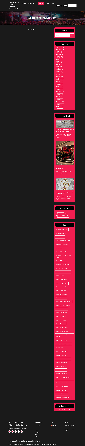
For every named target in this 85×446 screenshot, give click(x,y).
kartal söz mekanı (60, 323)
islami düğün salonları (61, 251)
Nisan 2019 (60, 81)
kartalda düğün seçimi (61, 283)
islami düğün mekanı (61, 248)
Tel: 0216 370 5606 (68, 435)
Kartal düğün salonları (61, 294)
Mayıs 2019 (60, 79)
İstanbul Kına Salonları (62, 215)
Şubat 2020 (60, 71)
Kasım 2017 (60, 89)
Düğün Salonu (60, 212)
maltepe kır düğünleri (61, 373)
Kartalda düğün (60, 275)
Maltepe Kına (59, 347)
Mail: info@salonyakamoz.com (70, 432)
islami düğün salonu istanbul (63, 264)
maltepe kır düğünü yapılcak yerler (63, 378)
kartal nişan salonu (61, 320)
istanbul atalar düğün (61, 268)
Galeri (37, 434)
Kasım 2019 (60, 76)
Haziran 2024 (60, 57)
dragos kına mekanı (61, 233)
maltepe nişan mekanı (61, 390)
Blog (37, 430)
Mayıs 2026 (60, 51)
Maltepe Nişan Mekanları (62, 386)
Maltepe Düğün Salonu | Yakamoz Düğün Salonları (24, 441)
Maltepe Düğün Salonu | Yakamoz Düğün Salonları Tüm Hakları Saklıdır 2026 (25, 444)
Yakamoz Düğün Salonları (51, 444)
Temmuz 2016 (60, 103)
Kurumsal (38, 427)
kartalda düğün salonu (61, 279)
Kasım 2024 (60, 56)
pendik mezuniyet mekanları (63, 397)
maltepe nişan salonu (61, 393)
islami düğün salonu (61, 260)
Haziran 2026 (60, 49)
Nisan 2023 (60, 62)
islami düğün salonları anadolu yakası (63, 256)
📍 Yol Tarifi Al (54, 425)
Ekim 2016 (59, 99)
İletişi (37, 436)
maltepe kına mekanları (62, 351)
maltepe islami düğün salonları (63, 344)
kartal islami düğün (61, 297)
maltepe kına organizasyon (63, 358)
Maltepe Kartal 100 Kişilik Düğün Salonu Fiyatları (65, 192)
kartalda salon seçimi (61, 286)
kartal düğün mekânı (61, 290)
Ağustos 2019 (60, 78)
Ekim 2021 (59, 66)
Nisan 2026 (60, 52)
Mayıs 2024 (60, 59)
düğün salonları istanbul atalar (63, 240)
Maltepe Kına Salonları (61, 362)
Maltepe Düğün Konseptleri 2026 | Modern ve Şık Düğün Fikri (65, 130)
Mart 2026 (60, 54)
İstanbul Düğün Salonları (63, 213)
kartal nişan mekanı (61, 316)
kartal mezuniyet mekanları (63, 305)
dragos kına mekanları (61, 229)
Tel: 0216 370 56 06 (72, 5)
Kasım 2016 (60, 98)
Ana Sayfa (38, 425)
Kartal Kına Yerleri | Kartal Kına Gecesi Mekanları (65, 167)
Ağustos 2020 (60, 68)
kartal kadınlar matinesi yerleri (63, 301)
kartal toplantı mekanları (62, 327)
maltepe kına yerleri (61, 370)
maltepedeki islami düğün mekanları (62, 335)
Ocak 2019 (60, 83)
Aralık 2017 (60, 88)
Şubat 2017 (60, 93)
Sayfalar (38, 432)
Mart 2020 (60, 69)
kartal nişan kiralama (61, 309)
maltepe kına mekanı (61, 355)
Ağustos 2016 (60, 101)
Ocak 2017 (60, 94)
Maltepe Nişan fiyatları (61, 382)
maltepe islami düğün (61, 340)
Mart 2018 (59, 84)
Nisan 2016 (60, 108)
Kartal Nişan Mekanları (61, 312)
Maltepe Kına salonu (61, 366)
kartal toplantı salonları (62, 331)
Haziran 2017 (60, 91)
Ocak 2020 (60, 73)
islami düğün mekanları (62, 244)
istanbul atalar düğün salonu (63, 272)
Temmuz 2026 (60, 47)
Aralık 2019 (60, 74)
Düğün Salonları (60, 237)
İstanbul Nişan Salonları (63, 217)
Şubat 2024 (60, 61)
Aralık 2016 (60, 96)
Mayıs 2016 (60, 106)
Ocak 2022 (60, 64)
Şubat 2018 (60, 86)
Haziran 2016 (60, 104)
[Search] (72, 35)
